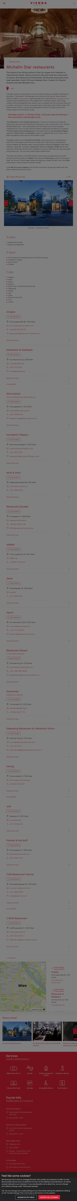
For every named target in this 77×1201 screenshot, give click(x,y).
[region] (38, 1186)
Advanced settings (25, 1197)
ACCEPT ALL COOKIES (49, 1197)
